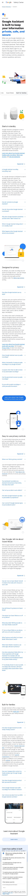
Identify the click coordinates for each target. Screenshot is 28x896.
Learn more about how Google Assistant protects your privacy (14, 398)
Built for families (21, 93)
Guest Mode (10, 93)
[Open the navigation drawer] (2, 2)
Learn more (14, 839)
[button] (14, 77)
